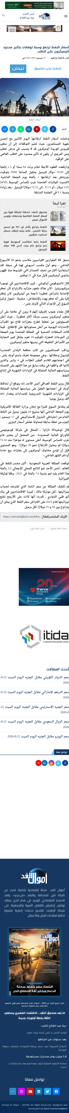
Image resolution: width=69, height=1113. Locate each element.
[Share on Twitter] (45, 129)
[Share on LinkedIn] (28, 129)
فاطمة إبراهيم (57, 58)
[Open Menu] (65, 16)
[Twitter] (47, 1091)
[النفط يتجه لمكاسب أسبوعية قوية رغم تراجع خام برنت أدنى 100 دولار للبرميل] (57, 246)
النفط (31, 486)
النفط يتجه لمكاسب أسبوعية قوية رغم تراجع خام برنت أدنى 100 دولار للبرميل (25, 246)
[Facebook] (56, 1091)
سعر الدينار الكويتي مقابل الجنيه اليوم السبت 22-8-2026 (34, 680)
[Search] (3, 16)
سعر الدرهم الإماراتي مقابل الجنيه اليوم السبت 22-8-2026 (34, 695)
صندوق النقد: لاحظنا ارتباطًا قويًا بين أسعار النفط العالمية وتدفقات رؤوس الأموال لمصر (25, 216)
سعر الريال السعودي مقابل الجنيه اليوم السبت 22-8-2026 (34, 724)
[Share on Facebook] (53, 129)
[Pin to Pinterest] (36, 129)
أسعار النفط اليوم (37, 529)
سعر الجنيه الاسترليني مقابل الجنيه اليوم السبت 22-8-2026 (34, 709)
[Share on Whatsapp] (20, 129)
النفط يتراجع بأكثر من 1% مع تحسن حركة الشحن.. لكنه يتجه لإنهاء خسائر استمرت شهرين (25, 231)
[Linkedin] (38, 1091)
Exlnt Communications (55, 1108)
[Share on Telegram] (12, 129)
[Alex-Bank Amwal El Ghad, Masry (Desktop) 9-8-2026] (34, 4)
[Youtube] (30, 1091)
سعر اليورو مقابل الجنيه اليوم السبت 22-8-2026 (38, 737)
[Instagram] (21, 1091)
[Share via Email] (4, 129)
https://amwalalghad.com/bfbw (21, 517)
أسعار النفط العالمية (58, 529)
